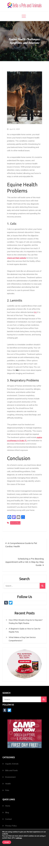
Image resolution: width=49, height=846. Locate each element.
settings (19, 838)
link (35, 312)
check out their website (16, 258)
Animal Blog (15, 523)
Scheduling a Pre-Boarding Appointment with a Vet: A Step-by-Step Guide (24, 561)
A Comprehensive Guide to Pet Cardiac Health (21, 545)
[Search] (42, 586)
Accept (6, 842)
